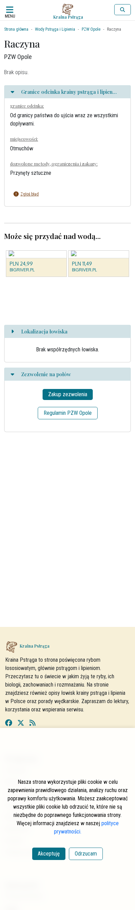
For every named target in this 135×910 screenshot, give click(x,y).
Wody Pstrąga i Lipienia (55, 29)
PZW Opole (91, 29)
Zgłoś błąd (29, 194)
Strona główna (16, 29)
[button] (62, 194)
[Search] (122, 9)
